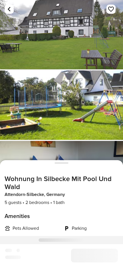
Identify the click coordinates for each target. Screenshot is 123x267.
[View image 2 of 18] (61, 105)
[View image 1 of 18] (61, 34)
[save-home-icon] (111, 9)
